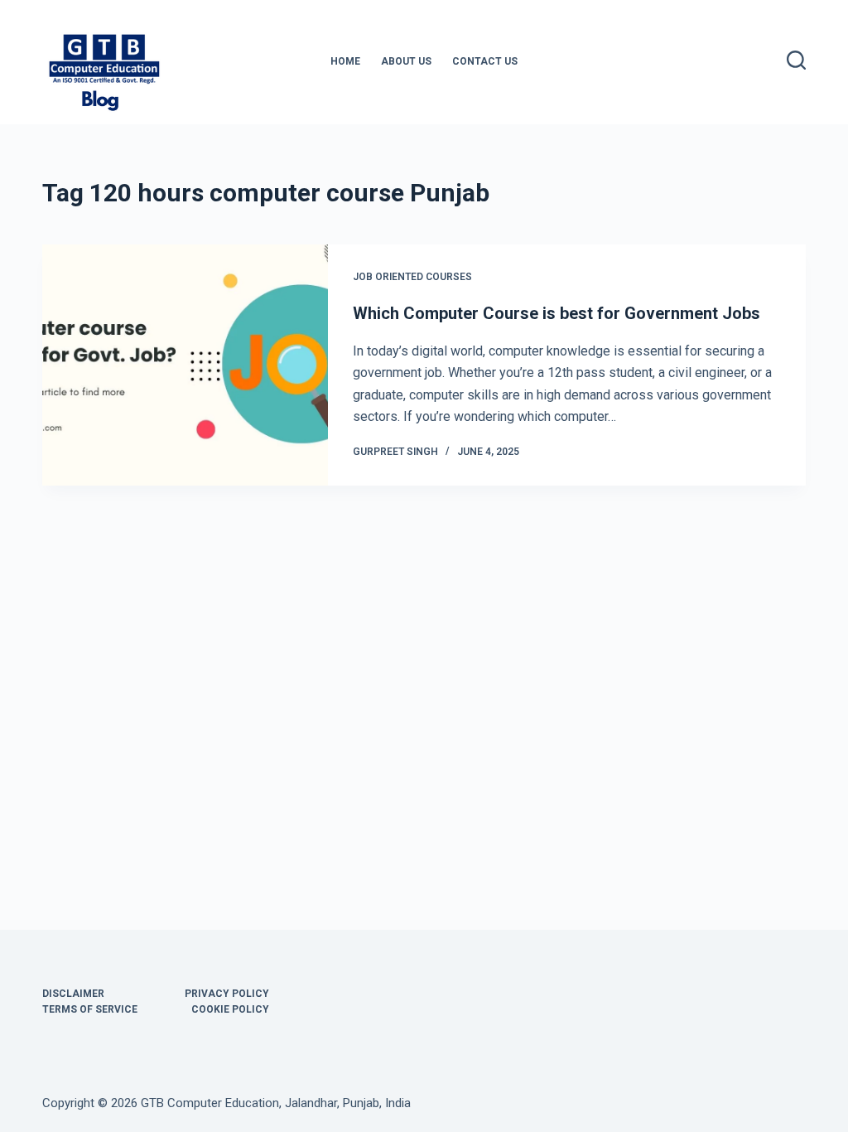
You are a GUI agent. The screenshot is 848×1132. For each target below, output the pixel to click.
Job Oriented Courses (412, 277)
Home (345, 61)
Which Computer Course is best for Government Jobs (556, 313)
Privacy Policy (227, 993)
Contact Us (485, 61)
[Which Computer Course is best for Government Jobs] (185, 365)
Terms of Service (89, 1009)
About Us (406, 61)
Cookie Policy (230, 1009)
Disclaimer (73, 993)
